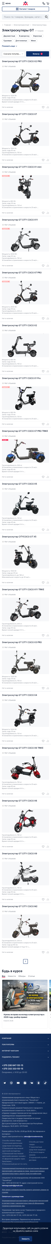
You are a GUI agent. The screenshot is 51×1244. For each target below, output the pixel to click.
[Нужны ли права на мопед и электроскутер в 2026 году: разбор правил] (25, 1004)
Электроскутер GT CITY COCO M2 (19, 906)
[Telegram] (4, 1083)
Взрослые (37, 36)
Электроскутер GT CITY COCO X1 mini (21, 167)
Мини (33, 41)
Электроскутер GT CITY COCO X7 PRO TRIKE (25, 431)
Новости (12, 976)
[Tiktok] (45, 1083)
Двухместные (9, 36)
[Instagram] (25, 1083)
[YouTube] (18, 1083)
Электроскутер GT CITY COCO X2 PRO (22, 61)
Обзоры (22, 976)
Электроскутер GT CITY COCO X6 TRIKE (22, 748)
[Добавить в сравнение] (46, 107)
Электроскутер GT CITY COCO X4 (19, 695)
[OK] (38, 1083)
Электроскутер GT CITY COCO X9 (19, 853)
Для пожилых (21, 41)
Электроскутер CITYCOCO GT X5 (19, 536)
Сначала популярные (13, 54)
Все (3, 976)
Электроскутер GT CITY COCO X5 (19, 484)
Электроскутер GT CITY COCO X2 (19, 325)
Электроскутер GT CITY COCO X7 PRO (22, 272)
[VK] (31, 1083)
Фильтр (37, 54)
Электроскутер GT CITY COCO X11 (20, 220)
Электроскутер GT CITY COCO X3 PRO (22, 642)
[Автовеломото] (25, 3)
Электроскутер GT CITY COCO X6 (19, 801)
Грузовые (8, 41)
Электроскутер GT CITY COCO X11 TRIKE (23, 589)
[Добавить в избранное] (42, 107)
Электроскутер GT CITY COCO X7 (19, 114)
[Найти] (46, 17)
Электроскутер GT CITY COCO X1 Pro (21, 378)
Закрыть (26, 1239)
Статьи (31, 976)
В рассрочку (24, 36)
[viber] (11, 1083)
